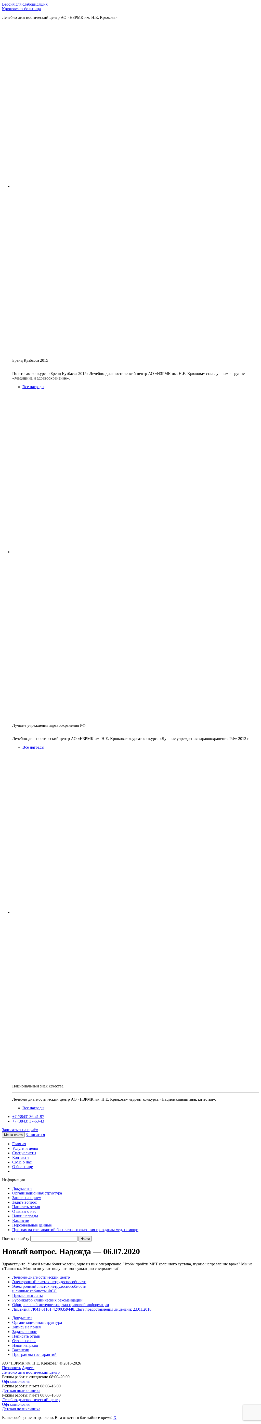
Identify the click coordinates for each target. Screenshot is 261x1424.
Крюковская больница (21, 9)
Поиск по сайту (15, 1238)
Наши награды (25, 1216)
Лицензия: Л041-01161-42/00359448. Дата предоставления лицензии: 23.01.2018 (81, 1309)
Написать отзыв (26, 1207)
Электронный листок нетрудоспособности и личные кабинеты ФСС (49, 1288)
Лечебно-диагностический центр (41, 1277)
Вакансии (20, 1220)
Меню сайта (13, 1135)
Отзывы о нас (24, 1211)
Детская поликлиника (21, 1390)
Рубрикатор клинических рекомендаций (47, 1300)
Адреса (28, 1368)
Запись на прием (26, 1197)
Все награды (33, 387)
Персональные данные (32, 1225)
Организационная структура (37, 1193)
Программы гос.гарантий (34, 1354)
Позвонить (11, 1368)
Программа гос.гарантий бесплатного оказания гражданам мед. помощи (75, 1230)
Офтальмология (16, 1381)
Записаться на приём (20, 1130)
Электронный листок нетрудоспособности (49, 1282)
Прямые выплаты (27, 1295)
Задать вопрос (24, 1202)
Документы (22, 1188)
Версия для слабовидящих (25, 4)
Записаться (35, 1134)
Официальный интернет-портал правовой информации (60, 1304)
